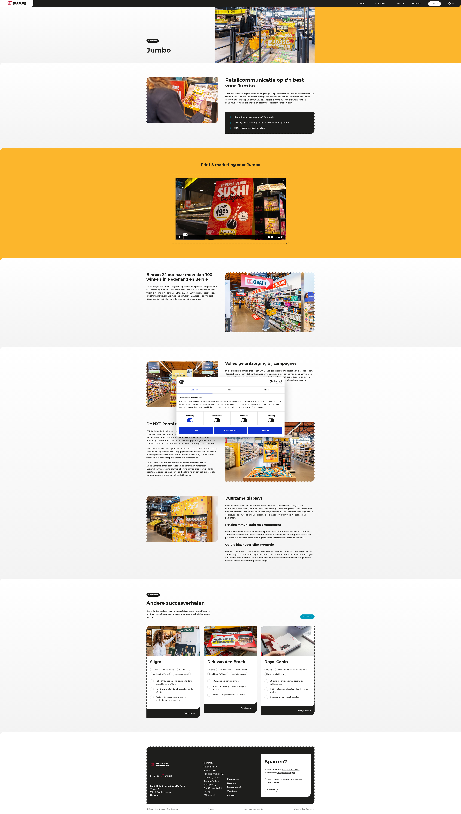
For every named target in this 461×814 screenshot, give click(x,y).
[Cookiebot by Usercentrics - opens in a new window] (271, 382)
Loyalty (206, 791)
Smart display (210, 767)
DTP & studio (209, 795)
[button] (361, 3)
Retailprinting (209, 784)
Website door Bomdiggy (304, 809)
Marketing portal (211, 777)
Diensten (360, 3)
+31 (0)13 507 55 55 (290, 769)
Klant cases (380, 3)
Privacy (210, 809)
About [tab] (266, 390)
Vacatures (416, 3)
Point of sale (209, 770)
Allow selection (230, 430)
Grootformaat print (212, 788)
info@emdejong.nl (286, 773)
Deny (196, 430)
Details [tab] (231, 390)
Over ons (400, 3)
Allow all (265, 430)
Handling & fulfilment (213, 774)
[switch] (217, 420)
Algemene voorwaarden (254, 809)
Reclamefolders (211, 781)
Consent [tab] (194, 390)
